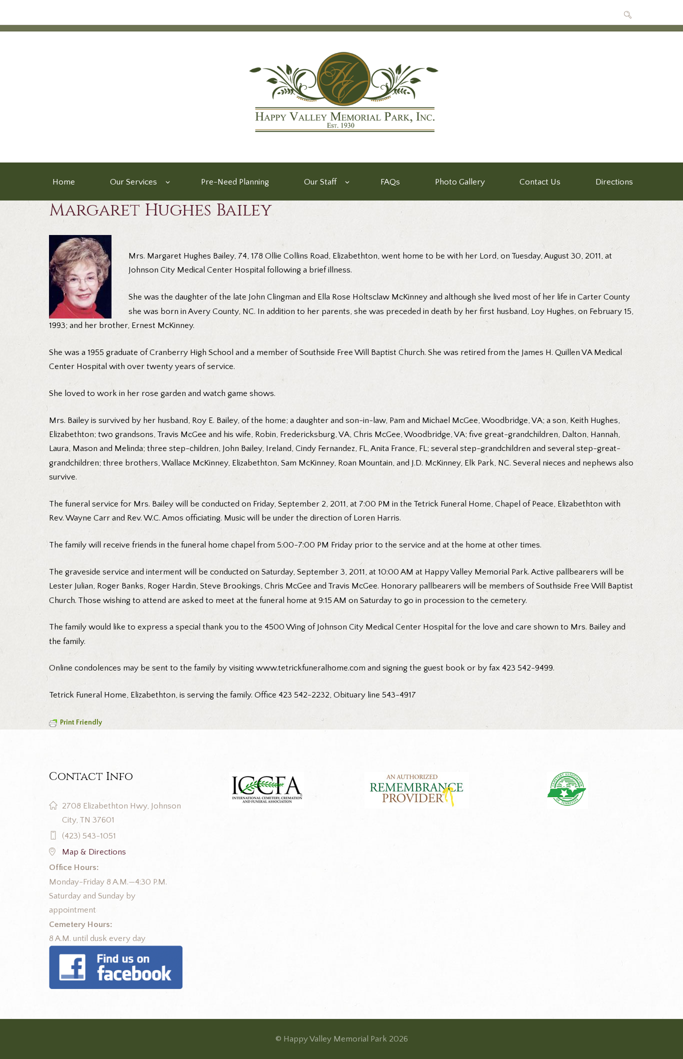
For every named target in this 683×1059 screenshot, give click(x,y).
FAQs (390, 182)
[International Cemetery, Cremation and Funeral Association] (115, 952)
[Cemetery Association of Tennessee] (567, 790)
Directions (614, 182)
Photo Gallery (460, 182)
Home (63, 182)
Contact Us (540, 182)
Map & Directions (94, 852)
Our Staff (320, 182)
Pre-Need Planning (235, 182)
